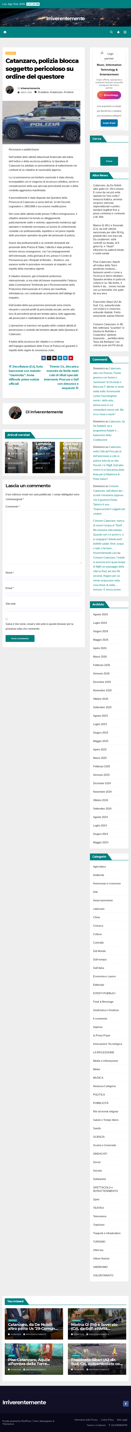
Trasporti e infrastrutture (107, 1233)
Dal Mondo (99, 951)
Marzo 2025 (100, 758)
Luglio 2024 (100, 825)
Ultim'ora (11, 53)
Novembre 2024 (102, 791)
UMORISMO (100, 1267)
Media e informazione (105, 1061)
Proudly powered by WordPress (17, 1421)
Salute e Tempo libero (106, 1120)
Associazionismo (103, 900)
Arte (95, 892)
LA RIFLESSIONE (103, 1052)
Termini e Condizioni (96, 1425)
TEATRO (98, 1208)
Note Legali (122, 1420)
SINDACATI (100, 1153)
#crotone (69, 92)
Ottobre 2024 (100, 800)
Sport (96, 1199)
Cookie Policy (107, 1420)
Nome (10, 572)
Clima (96, 917)
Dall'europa (100, 959)
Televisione (99, 1216)
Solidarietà (99, 1179)
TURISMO (99, 1241)
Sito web (10, 603)
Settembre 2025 (102, 707)
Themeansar (8, 1424)
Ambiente (98, 875)
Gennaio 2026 (101, 673)
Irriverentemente (65, 19)
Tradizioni (99, 1224)
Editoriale (98, 985)
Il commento (100, 1018)
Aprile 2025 (100, 749)
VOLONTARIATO (103, 1275)
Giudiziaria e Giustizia (106, 1010)
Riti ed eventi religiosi (105, 1111)
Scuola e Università (104, 1145)
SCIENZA (99, 1136)
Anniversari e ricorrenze (107, 883)
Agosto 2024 (100, 817)
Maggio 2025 (100, 741)
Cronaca (98, 925)
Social (96, 1162)
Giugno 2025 (100, 732)
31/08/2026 (16, 1334)
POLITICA (99, 1094)
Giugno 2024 (100, 834)
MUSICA (98, 1077)
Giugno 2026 (100, 631)
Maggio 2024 (100, 842)
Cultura (97, 934)
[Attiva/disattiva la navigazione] (125, 32)
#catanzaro (56, 92)
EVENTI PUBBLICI (104, 993)
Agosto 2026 (100, 614)
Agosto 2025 (100, 715)
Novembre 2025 (102, 690)
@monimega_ (111, 95)
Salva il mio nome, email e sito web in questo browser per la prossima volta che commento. (39, 626)
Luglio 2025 (100, 724)
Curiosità (98, 942)
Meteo (96, 1069)
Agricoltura (99, 866)
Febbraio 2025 (101, 766)
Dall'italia (98, 968)
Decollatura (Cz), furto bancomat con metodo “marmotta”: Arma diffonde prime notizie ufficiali (26, 375)
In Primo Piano (101, 1035)
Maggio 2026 (100, 639)
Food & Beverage (103, 1001)
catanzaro (99, 909)
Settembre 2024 (102, 808)
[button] (111, 32)
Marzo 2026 (100, 656)
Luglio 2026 (100, 623)
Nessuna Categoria (104, 1086)
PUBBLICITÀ (101, 1103)
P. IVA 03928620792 (118, 1425)
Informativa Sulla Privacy (86, 1420)
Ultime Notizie (101, 1258)
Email (10, 588)
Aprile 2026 (100, 648)
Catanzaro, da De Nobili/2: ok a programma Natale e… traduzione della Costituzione (109, 430)
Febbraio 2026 (101, 665)
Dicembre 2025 (102, 682)
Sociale (97, 1170)
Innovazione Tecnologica (107, 1044)
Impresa (97, 1027)
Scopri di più (109, 123)
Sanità (97, 1128)
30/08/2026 (16, 1370)
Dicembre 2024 (102, 783)
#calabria (43, 92)
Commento (13, 506)
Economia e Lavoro (104, 976)
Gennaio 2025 (101, 775)
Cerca (96, 139)
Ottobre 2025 (100, 699)
